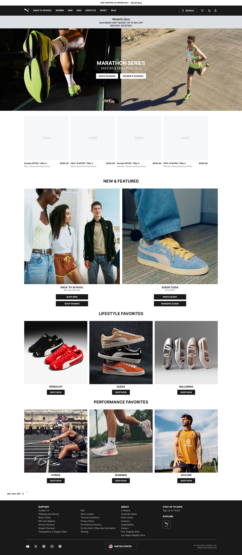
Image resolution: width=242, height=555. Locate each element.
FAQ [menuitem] (82, 510)
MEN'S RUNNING (107, 76)
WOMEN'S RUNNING (133, 76)
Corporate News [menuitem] (129, 514)
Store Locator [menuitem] (87, 514)
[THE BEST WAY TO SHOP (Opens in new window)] (167, 524)
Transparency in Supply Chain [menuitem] (52, 531)
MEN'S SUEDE (170, 297)
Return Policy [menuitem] (44, 517)
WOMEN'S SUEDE (170, 303)
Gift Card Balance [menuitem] (46, 521)
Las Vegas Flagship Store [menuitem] (133, 535)
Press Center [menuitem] (127, 517)
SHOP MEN (72, 297)
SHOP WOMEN (72, 303)
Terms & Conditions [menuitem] (90, 517)
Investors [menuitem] (125, 521)
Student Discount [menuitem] (46, 528)
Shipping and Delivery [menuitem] (48, 514)
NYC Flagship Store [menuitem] (130, 531)
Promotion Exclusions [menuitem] (91, 524)
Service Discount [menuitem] (46, 524)
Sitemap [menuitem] (84, 531)
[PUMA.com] (26, 10)
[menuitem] (42, 10)
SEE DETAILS (136, 3)
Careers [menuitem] (124, 528)
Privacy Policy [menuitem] (87, 521)
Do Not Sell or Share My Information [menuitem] (98, 528)
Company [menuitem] (125, 510)
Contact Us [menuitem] (43, 510)
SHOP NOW (115, 25)
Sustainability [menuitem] (127, 524)
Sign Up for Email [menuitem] (171, 510)
